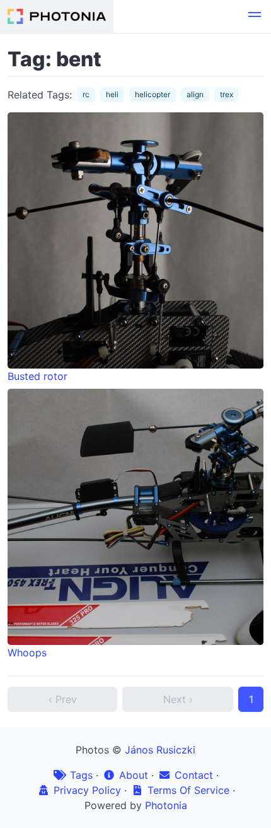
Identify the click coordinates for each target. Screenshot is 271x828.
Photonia (166, 805)
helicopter (152, 94)
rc (86, 94)
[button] (254, 16)
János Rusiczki (160, 749)
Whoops (27, 652)
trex (226, 94)
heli (112, 94)
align (195, 94)
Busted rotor (37, 376)
